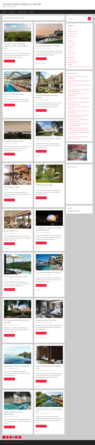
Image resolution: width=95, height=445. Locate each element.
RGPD (31, 11)
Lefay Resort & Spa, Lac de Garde (16, 366)
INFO (39, 247)
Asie (38, 202)
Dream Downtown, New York (46, 320)
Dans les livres (71, 45)
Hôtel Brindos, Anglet (11, 187)
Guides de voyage (22, 11)
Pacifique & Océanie (73, 62)
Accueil (4, 11)
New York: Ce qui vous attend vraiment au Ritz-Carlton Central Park (16, 46)
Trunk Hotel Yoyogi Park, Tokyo (15, 277)
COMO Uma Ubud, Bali (44, 185)
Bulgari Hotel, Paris (11, 231)
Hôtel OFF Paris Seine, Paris (14, 94)
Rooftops (70, 64)
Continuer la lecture (9, 61)
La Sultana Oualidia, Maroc (14, 141)
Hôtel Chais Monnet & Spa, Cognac (48, 138)
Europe (7, 109)
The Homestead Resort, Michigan (48, 46)
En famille (70, 47)
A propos (12, 11)
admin (18, 50)
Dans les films (71, 43)
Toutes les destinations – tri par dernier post (79, 66)
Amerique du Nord (10, 66)
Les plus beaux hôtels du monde (22, 4)
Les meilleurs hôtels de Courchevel (48, 272)
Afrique (7, 159)
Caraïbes (70, 40)
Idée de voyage (71, 52)
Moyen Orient (71, 57)
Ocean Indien (71, 59)
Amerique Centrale (72, 31)
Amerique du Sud (72, 36)
